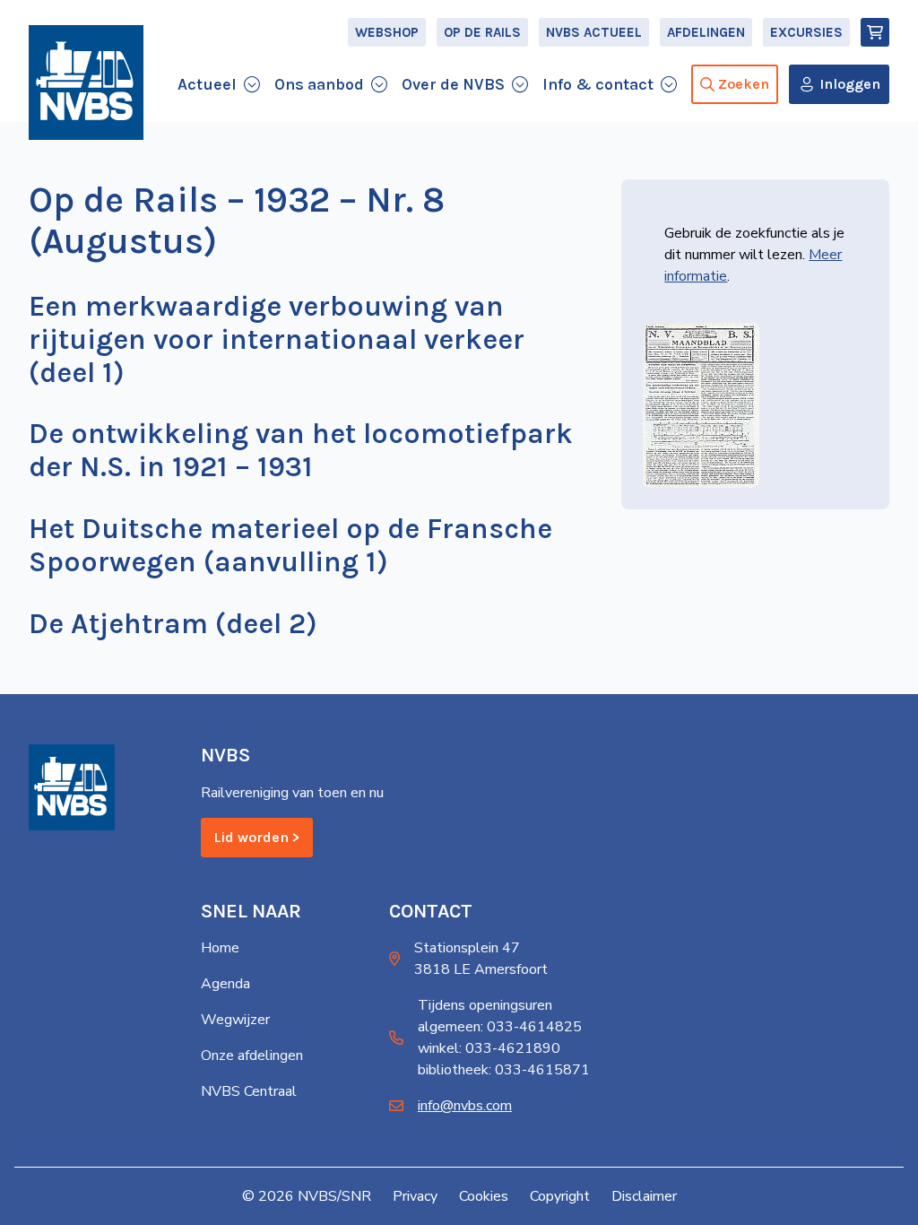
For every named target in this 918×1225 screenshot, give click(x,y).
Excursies (806, 32)
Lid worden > (256, 837)
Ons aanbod (319, 84)
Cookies (483, 1196)
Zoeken (743, 83)
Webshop (387, 32)
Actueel (207, 84)
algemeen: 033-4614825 (500, 1027)
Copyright (560, 1196)
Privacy (415, 1196)
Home (220, 948)
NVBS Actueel (594, 32)
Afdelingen (706, 32)
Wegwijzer (235, 1020)
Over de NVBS (453, 84)
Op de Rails (482, 32)
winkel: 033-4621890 (489, 1048)
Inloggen (849, 83)
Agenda (225, 984)
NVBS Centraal (249, 1091)
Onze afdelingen (252, 1055)
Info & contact (598, 84)
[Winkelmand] (875, 32)
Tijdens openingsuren (485, 1005)
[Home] (86, 82)
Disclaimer (644, 1196)
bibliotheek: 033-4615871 (504, 1070)
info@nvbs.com (465, 1106)
